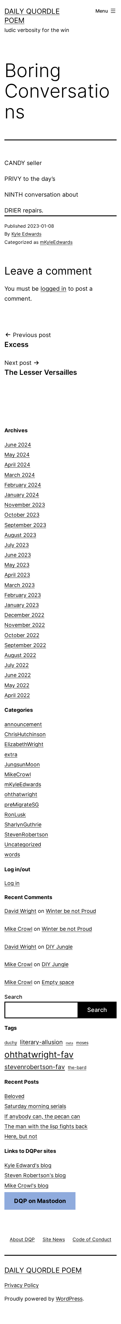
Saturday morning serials (35, 1106)
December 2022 (24, 615)
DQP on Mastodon (40, 1200)
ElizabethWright (23, 744)
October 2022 (21, 635)
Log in (12, 883)
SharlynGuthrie (22, 824)
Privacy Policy (21, 1285)
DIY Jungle (59, 947)
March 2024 (19, 475)
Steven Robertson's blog (35, 1175)
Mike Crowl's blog (26, 1185)
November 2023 (24, 505)
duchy (10, 1042)
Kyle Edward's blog (27, 1165)
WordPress (69, 1299)
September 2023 (25, 525)
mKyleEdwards (56, 242)
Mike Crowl (18, 929)
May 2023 (16, 565)
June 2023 (17, 555)
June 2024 (17, 445)
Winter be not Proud (71, 911)
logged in (53, 288)
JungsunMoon (22, 764)
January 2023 (21, 605)
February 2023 (22, 595)
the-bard (77, 1067)
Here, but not (20, 1136)
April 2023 (17, 575)
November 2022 (24, 625)
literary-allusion (41, 1042)
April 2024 (17, 465)
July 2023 (16, 545)
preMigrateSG (21, 804)
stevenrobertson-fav (34, 1067)
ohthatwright (20, 794)
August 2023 (20, 535)
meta (69, 1043)
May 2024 (17, 455)
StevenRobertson (26, 834)
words (12, 854)
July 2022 (16, 665)
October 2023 (21, 515)
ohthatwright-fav (38, 1054)
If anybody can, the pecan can (42, 1116)
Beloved (14, 1096)
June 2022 (17, 675)
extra (10, 754)
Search (13, 997)
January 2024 (21, 495)
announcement (23, 724)
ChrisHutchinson (25, 734)
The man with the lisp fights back (46, 1126)
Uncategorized (22, 844)
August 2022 (20, 655)
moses (82, 1042)
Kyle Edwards (26, 234)
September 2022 (25, 645)
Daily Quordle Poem (43, 1270)
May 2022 (16, 685)
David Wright (20, 911)
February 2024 (22, 485)
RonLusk (15, 814)
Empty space (58, 982)
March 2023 (19, 585)
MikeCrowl (17, 774)
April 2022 (17, 695)
